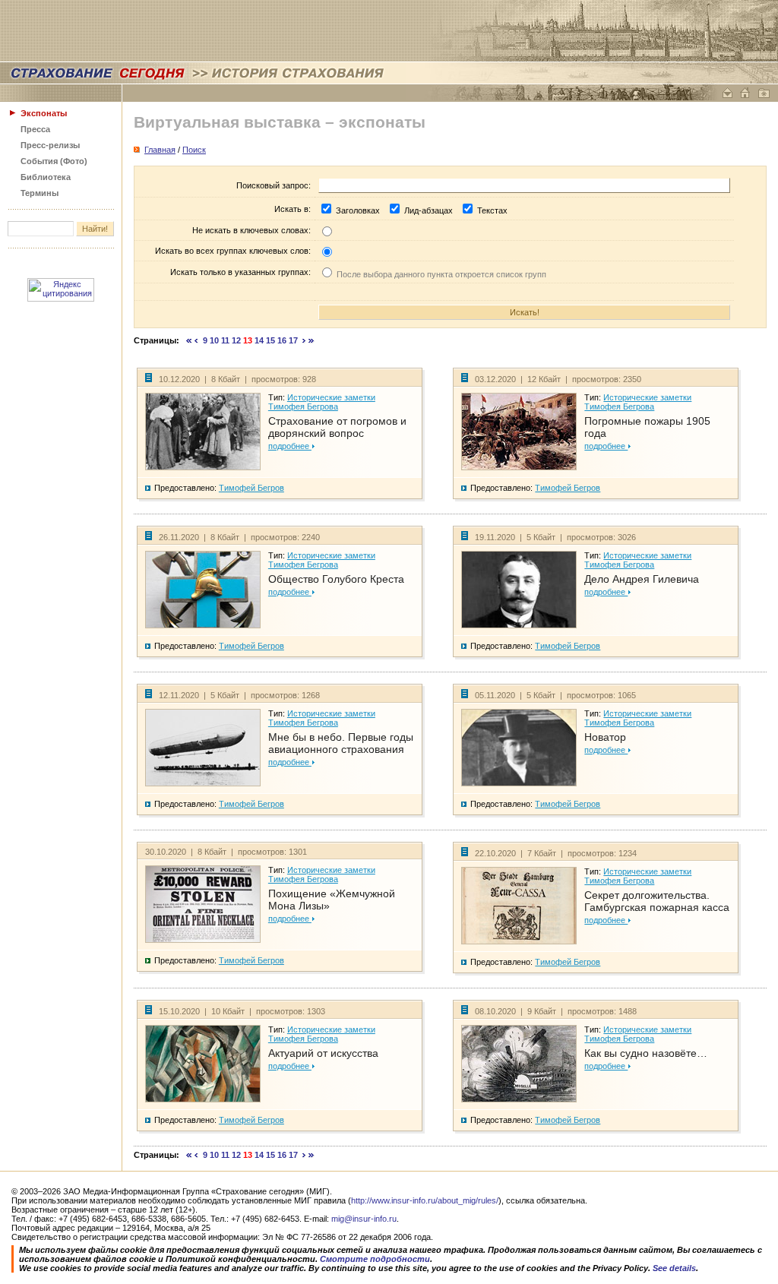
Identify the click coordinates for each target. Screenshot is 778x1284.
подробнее (290, 446)
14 (259, 340)
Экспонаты (44, 113)
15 (270, 340)
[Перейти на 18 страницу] (304, 340)
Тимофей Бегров (251, 487)
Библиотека (46, 177)
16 (281, 340)
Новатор (605, 737)
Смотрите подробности (375, 1258)
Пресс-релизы (50, 145)
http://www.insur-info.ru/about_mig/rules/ (424, 1200)
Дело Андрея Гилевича (641, 579)
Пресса (35, 129)
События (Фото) (54, 161)
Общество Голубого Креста (336, 579)
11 (225, 340)
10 (214, 340)
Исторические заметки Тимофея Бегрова (321, 402)
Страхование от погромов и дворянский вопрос (337, 427)
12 (236, 340)
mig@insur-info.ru (364, 1218)
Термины (40, 193)
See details (674, 1268)
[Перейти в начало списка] (189, 340)
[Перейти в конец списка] (311, 340)
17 (293, 340)
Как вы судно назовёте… (645, 1053)
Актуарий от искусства (323, 1053)
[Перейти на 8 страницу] (196, 340)
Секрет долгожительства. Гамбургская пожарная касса (656, 901)
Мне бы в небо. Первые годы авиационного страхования (340, 743)
